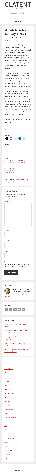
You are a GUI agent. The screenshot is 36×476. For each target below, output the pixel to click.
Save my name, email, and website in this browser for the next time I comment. (16, 265)
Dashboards (8, 389)
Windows (19, 182)
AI (5, 373)
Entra (6, 397)
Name (6, 230)
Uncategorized (8, 450)
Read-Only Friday (9, 438)
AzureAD (7, 377)
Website (6, 251)
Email (6, 241)
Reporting (7, 442)
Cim (5, 385)
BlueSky (6, 381)
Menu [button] (19, 21)
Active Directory (9, 369)
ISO (22, 179)
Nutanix (6, 413)
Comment (7, 201)
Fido (5, 130)
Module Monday (9, 409)
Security (6, 446)
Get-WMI (7, 401)
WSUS (6, 458)
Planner (6, 430)
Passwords (7, 422)
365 (5, 365)
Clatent (18, 5)
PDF (5, 426)
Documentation (9, 393)
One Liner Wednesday (10, 418)
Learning (7, 405)
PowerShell (13, 182)
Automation (16, 179)
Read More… (8, 296)
